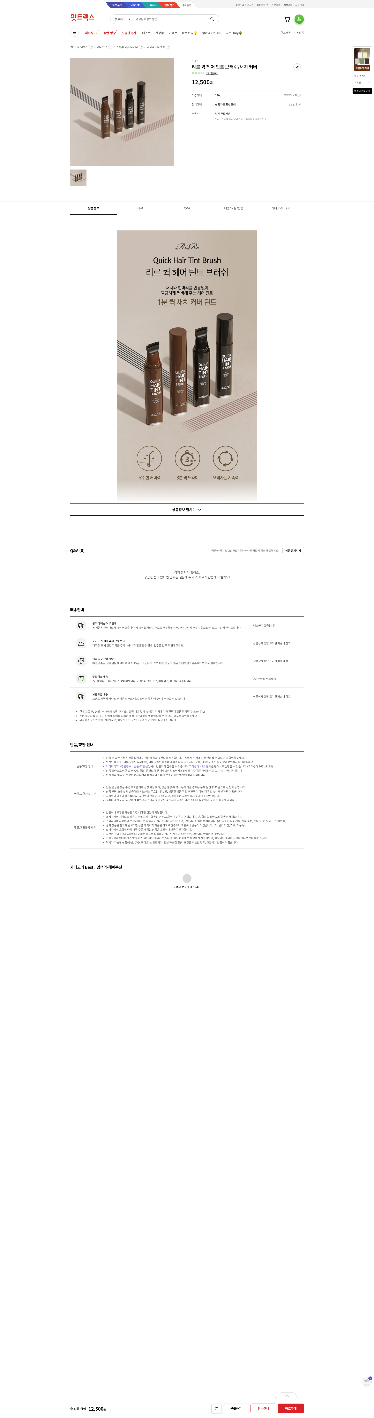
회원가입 (240, 4)
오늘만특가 (129, 32)
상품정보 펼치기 (184, 509)
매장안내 (288, 4)
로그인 (250, 4)
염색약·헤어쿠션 (156, 47)
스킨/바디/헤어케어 (127, 47)
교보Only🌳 (234, 32)
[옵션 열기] (287, 1395)
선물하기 (236, 1408)
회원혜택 (261, 4)
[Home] (71, 46)
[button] (297, 67)
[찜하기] (216, 1409)
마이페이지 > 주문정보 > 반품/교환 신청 (128, 766)
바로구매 (291, 1408)
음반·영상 (109, 32)
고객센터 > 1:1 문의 (200, 766)
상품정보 (93, 208)
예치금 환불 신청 (362, 90)
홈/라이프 (82, 47)
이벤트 (173, 32)
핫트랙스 (120, 19)
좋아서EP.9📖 (211, 32)
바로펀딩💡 (189, 32)
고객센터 (299, 4)
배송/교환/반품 (234, 208)
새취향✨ (91, 32)
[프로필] (299, 19)
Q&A (187, 208)
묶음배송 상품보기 (255, 119)
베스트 (146, 32)
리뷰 (140, 208)
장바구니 (263, 1408)
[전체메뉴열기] (74, 32)
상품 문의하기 (293, 550)
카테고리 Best (280, 208)
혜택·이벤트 (360, 75)
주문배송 (276, 4)
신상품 (159, 32)
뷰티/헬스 (102, 47)
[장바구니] (287, 19)
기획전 (357, 82)
